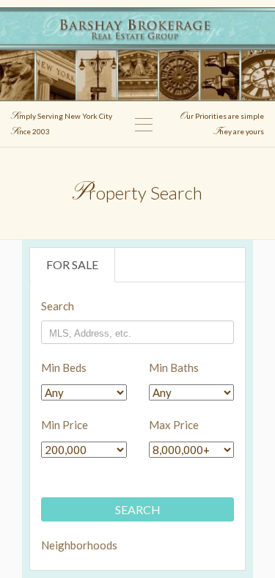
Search (57, 305)
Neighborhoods (62, 545)
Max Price (174, 424)
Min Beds (64, 367)
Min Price (64, 424)
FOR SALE (72, 264)
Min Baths (174, 367)
